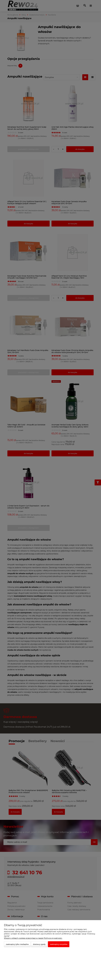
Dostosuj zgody (39, 944)
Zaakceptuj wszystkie (58, 944)
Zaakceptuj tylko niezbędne (17, 944)
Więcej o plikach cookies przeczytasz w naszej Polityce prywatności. (33, 938)
